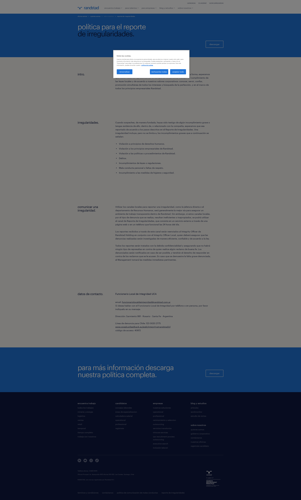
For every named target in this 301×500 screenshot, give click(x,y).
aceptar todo (178, 72)
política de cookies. (147, 65)
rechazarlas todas (159, 72)
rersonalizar (124, 72)
